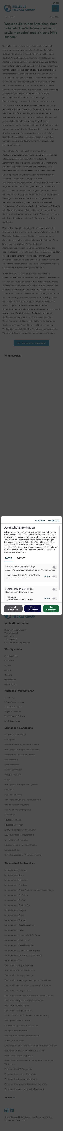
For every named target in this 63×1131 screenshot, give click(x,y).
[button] (54, 567)
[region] (32, 564)
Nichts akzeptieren (33, 608)
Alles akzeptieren (51, 608)
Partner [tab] (21, 558)
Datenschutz (53, 521)
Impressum (40, 521)
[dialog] (31, 565)
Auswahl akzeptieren (13, 608)
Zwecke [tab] (8, 558)
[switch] (55, 567)
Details (47, 576)
